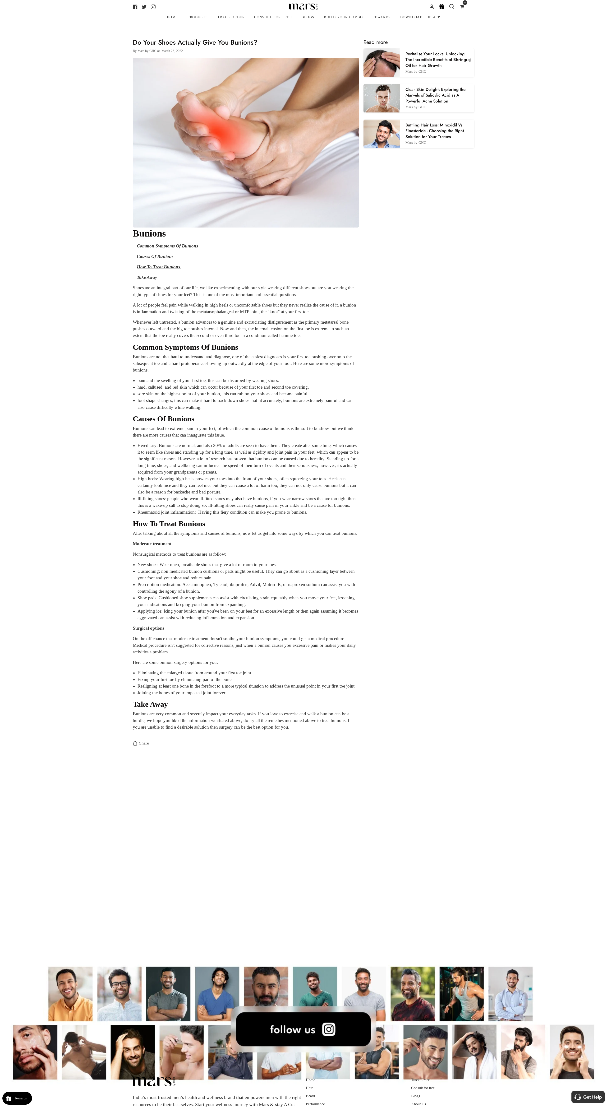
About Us (418, 1104)
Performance (315, 1104)
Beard (310, 1096)
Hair (309, 1088)
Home (310, 1080)
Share (144, 743)
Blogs (415, 1096)
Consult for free (423, 1088)
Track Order (420, 1080)
